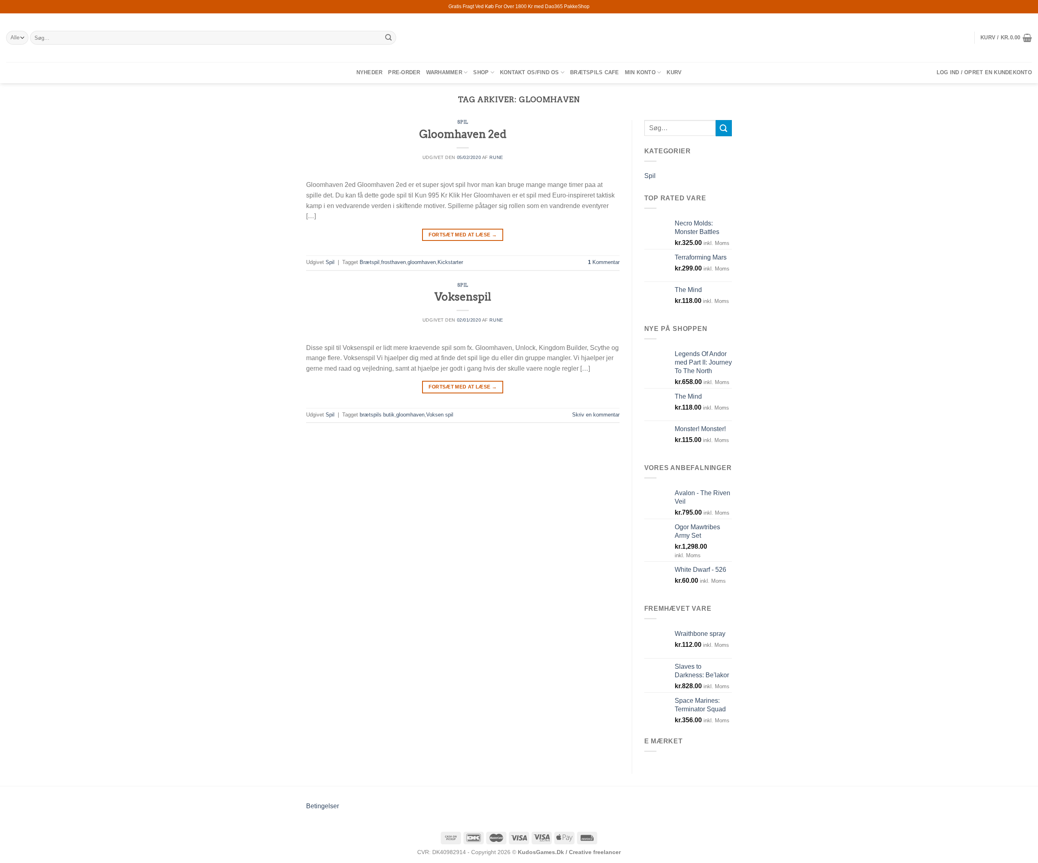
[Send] (389, 38)
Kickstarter (450, 262)
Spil (462, 122)
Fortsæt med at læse (463, 235)
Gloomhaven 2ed (462, 134)
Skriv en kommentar (596, 415)
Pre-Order (404, 72)
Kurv (674, 72)
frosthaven (393, 262)
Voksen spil (439, 415)
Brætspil (370, 262)
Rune (496, 157)
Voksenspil (463, 296)
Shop (481, 72)
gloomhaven (421, 262)
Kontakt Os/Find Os (529, 72)
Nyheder (369, 72)
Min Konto (640, 72)
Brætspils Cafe (594, 72)
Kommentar (604, 262)
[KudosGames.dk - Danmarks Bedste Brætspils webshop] (519, 37)
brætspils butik (377, 415)
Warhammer (444, 72)
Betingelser (322, 806)
